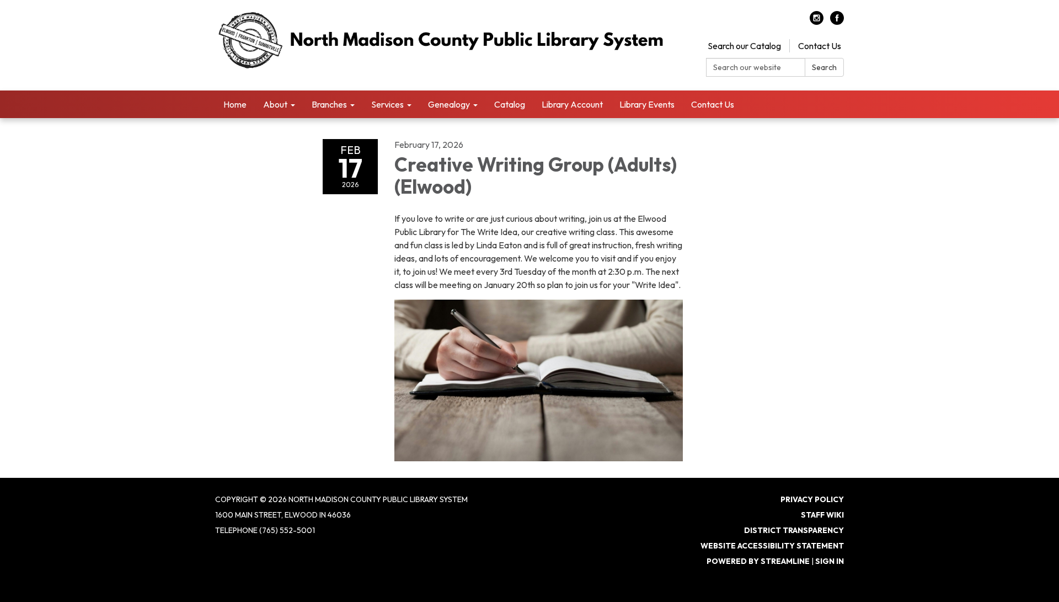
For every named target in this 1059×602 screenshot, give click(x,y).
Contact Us (819, 45)
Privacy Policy (812, 499)
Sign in (829, 561)
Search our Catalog (744, 45)
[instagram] (816, 21)
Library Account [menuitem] (572, 104)
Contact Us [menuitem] (712, 104)
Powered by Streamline (758, 561)
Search (824, 67)
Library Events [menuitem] (647, 104)
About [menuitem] (275, 104)
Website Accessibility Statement (772, 546)
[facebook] (837, 21)
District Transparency (794, 530)
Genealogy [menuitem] (449, 104)
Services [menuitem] (387, 104)
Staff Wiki (822, 515)
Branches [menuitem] (329, 104)
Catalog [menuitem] (509, 104)
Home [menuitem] (235, 104)
